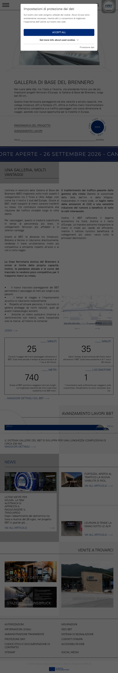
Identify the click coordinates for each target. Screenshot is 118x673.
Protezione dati (87, 47)
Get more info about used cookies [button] (57, 40)
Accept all (59, 32)
